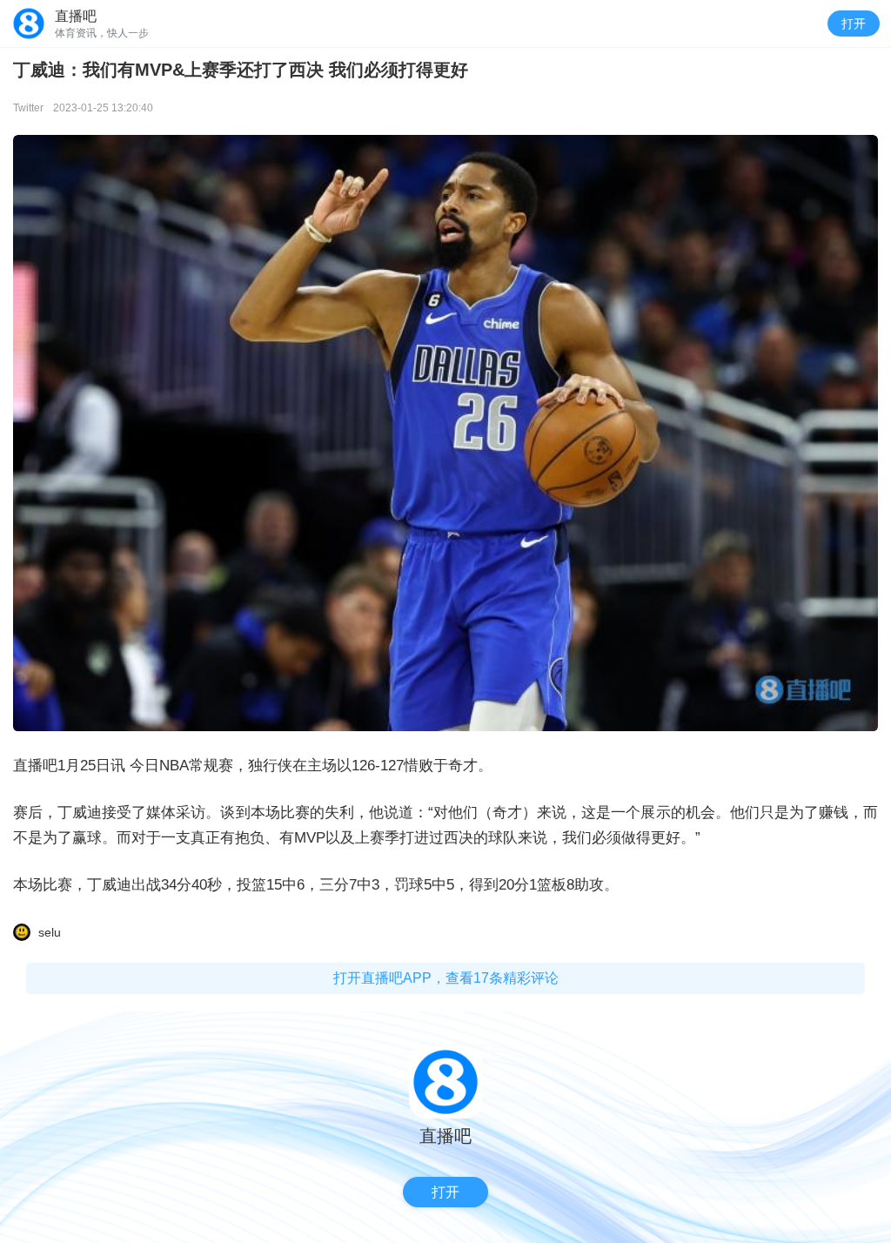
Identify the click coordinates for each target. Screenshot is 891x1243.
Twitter (28, 108)
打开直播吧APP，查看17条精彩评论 (446, 978)
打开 (853, 23)
